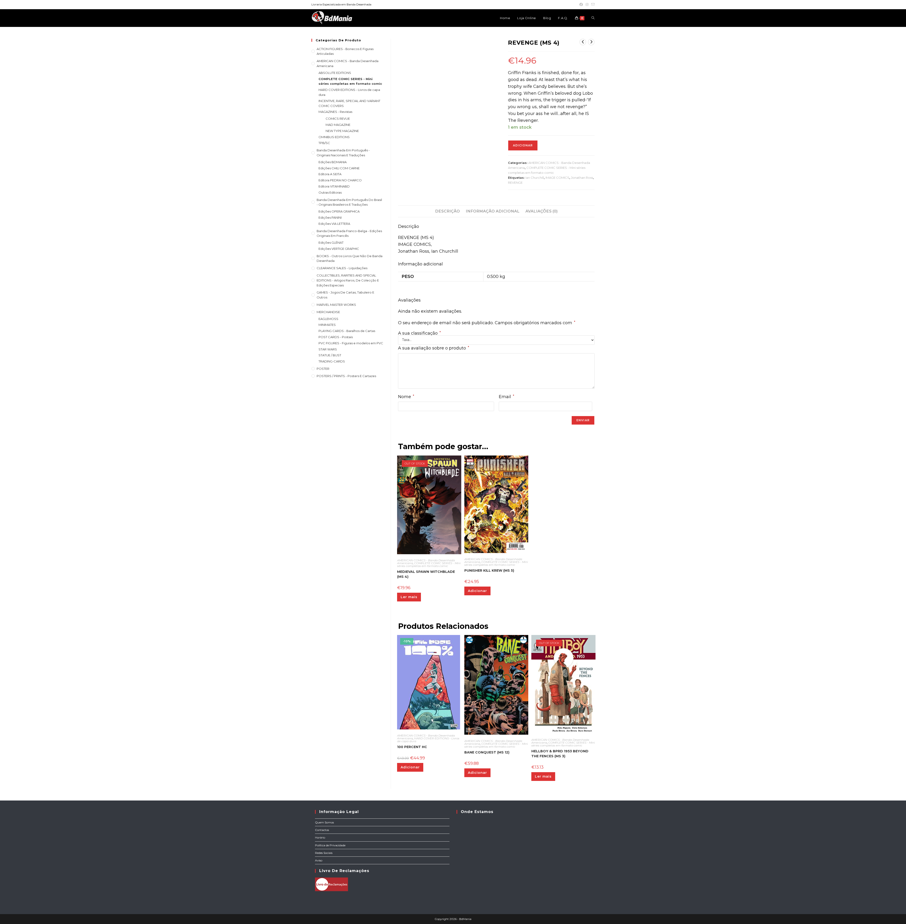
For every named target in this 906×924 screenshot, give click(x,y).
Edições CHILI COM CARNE (339, 168)
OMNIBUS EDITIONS (334, 137)
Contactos (322, 830)
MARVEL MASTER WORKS (336, 305)
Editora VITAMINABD (334, 186)
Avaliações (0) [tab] (541, 211)
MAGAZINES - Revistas (335, 112)
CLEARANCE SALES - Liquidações (342, 268)
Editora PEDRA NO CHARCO (340, 180)
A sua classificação (419, 333)
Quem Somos (324, 822)
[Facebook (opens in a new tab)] (581, 4)
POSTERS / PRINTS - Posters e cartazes (346, 376)
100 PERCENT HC (412, 747)
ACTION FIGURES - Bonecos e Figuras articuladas (345, 51)
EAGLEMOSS (328, 319)
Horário (320, 837)
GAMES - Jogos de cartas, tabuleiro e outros (345, 294)
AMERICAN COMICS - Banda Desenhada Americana (347, 63)
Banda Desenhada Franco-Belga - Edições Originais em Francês (349, 233)
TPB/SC (324, 143)
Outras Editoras (330, 192)
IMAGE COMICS (557, 177)
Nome (406, 396)
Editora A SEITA (330, 174)
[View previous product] (582, 42)
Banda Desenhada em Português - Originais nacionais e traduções (343, 152)
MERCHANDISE (328, 312)
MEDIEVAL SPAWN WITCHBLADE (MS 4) (426, 574)
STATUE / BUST (330, 355)
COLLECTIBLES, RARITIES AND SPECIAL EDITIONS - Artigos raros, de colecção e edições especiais (348, 280)
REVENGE (515, 182)
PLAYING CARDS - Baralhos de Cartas (347, 331)
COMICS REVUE (338, 118)
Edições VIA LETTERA (334, 224)
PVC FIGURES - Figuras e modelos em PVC (351, 343)
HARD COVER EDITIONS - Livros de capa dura (428, 740)
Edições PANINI (330, 217)
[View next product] (591, 42)
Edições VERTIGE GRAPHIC (339, 249)
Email (506, 396)
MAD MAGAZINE (338, 125)
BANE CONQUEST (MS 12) (486, 752)
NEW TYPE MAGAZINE (342, 131)
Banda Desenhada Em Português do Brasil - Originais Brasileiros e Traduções (349, 202)
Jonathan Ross (582, 177)
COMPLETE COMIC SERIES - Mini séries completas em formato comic (429, 564)
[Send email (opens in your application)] (592, 4)
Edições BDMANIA (333, 162)
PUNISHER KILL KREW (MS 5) (489, 570)
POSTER (323, 368)
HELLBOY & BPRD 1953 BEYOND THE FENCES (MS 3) (559, 753)
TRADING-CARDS (332, 361)
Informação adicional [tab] (493, 211)
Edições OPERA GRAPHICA (339, 211)
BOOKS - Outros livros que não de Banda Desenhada (349, 258)
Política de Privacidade (330, 845)
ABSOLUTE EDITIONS (335, 73)
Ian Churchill (534, 177)
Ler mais (409, 597)
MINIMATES (327, 325)
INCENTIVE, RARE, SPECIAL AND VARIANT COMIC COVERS (349, 103)
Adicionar (523, 145)
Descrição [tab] (447, 211)
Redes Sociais (323, 853)
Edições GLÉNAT (331, 242)
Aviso (318, 860)
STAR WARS (328, 349)
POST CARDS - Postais (336, 337)
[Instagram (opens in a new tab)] (587, 4)
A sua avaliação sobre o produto (433, 348)
